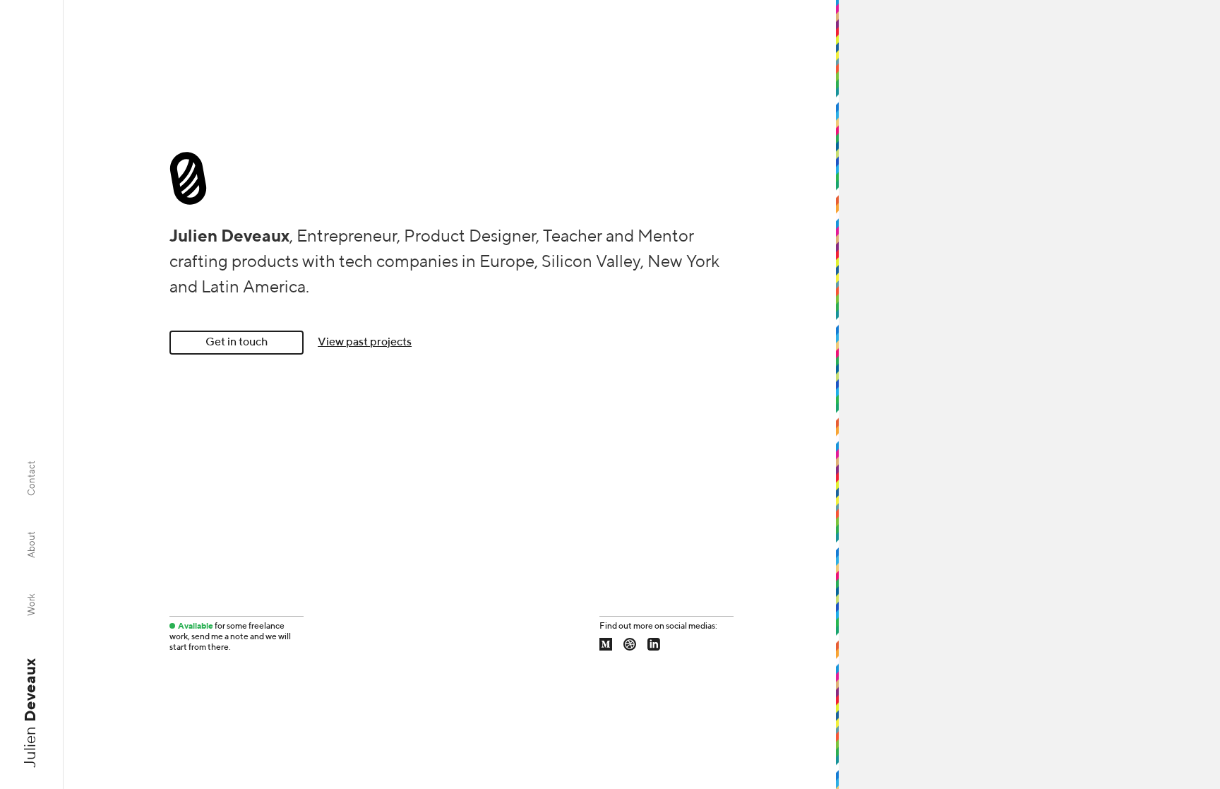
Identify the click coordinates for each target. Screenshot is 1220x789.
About (32, 544)
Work (32, 604)
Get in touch (236, 342)
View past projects (365, 342)
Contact (32, 478)
